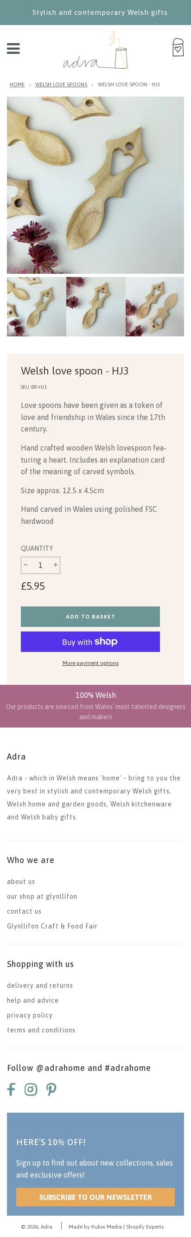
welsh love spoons (61, 84)
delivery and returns (40, 985)
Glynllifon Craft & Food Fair (52, 926)
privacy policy (30, 1015)
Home (17, 84)
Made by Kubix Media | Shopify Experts (116, 1227)
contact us (24, 911)
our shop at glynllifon (42, 896)
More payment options (91, 663)
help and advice (33, 1000)
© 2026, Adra (36, 1227)
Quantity (37, 548)
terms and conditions (41, 1030)
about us (21, 881)
